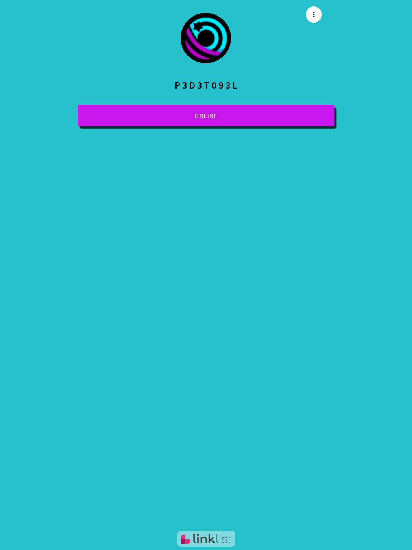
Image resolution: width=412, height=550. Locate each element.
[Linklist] (206, 539)
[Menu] (314, 14)
